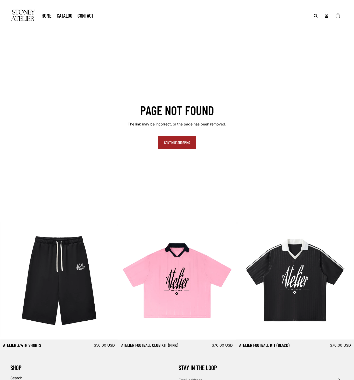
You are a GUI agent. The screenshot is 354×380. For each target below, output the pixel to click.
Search (16, 378)
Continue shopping (177, 142)
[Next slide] (110, 280)
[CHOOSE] (110, 331)
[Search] (315, 16)
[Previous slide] (8, 280)
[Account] (326, 16)
